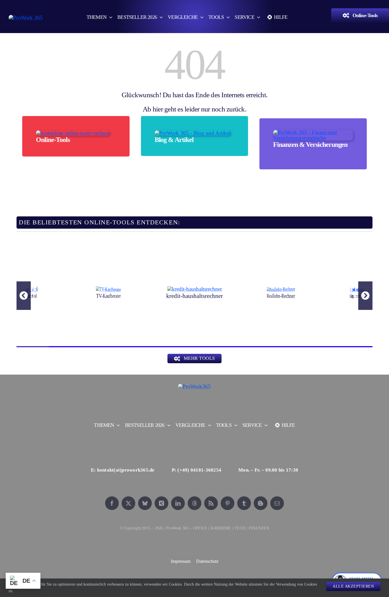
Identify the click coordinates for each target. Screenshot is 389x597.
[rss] (211, 503)
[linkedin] (178, 503)
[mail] (277, 503)
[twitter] (128, 503)
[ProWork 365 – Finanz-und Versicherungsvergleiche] (313, 132)
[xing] (161, 503)
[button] (24, 295)
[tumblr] (244, 503)
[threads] (194, 503)
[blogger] (260, 503)
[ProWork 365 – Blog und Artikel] (192, 133)
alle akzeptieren (353, 586)
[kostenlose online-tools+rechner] (73, 133)
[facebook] (112, 503)
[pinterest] (227, 503)
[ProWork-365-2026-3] (26, 18)
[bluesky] (145, 503)
